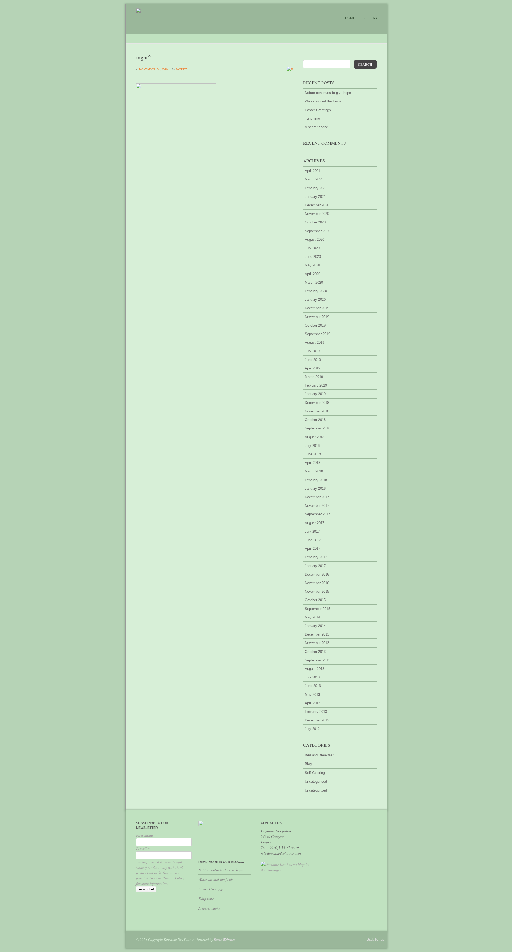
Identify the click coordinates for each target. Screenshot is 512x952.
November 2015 (317, 591)
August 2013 (314, 669)
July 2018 (312, 446)
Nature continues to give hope (328, 93)
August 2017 (314, 523)
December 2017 (317, 497)
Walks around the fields (323, 101)
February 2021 (316, 188)
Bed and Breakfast (319, 755)
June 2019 (313, 360)
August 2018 (314, 437)
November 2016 (317, 583)
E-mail (143, 848)
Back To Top (375, 939)
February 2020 (316, 291)
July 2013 (312, 677)
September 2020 (317, 231)
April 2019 (312, 368)
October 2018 (315, 420)
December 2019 (317, 308)
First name (144, 835)
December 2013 (317, 634)
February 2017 (316, 557)
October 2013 (315, 652)
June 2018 (313, 454)
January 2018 (315, 489)
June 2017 (313, 540)
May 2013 (312, 695)
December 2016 (317, 574)
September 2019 (317, 334)
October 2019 (315, 325)
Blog (308, 764)
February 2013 (316, 712)
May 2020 (312, 265)
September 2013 (317, 660)
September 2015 (317, 609)
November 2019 (317, 317)
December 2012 (317, 720)
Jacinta (181, 69)
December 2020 (317, 205)
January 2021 (315, 197)
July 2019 (312, 351)
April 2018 (312, 463)
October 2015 (315, 600)
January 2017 (315, 566)
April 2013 (312, 703)
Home (350, 18)
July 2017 (312, 531)
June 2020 (313, 257)
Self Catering (315, 773)
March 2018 (314, 471)
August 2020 (314, 240)
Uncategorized (316, 790)
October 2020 (315, 222)
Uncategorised (316, 782)
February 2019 (316, 385)
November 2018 (317, 411)
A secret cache (316, 127)
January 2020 (315, 300)
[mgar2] (176, 88)
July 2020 (312, 248)
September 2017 (317, 514)
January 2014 (315, 626)
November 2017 (317, 506)
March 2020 (314, 282)
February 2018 (316, 480)
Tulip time (312, 118)
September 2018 (317, 428)
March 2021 (314, 179)
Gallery (370, 18)
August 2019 (314, 342)
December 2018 (317, 403)
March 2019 (314, 377)
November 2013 (317, 643)
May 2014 (312, 617)
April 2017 (312, 549)
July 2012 (312, 729)
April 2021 (312, 171)
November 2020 (317, 214)
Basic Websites (224, 939)
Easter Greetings (318, 110)
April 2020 (312, 274)
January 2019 (315, 394)
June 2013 (313, 686)
